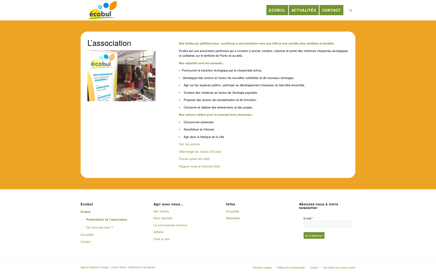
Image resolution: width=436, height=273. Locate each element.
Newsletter (233, 218)
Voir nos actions (189, 144)
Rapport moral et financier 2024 (199, 166)
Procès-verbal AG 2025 (194, 159)
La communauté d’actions (170, 225)
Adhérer (159, 232)
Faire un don (162, 239)
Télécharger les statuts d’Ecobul (200, 151)
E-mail (308, 218)
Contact (86, 241)
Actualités (87, 234)
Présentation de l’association (106, 219)
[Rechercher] (350, 10)
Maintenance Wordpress (142, 267)
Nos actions (161, 211)
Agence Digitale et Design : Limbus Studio (103, 267)
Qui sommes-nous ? (99, 227)
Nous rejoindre (163, 218)
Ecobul (86, 211)
